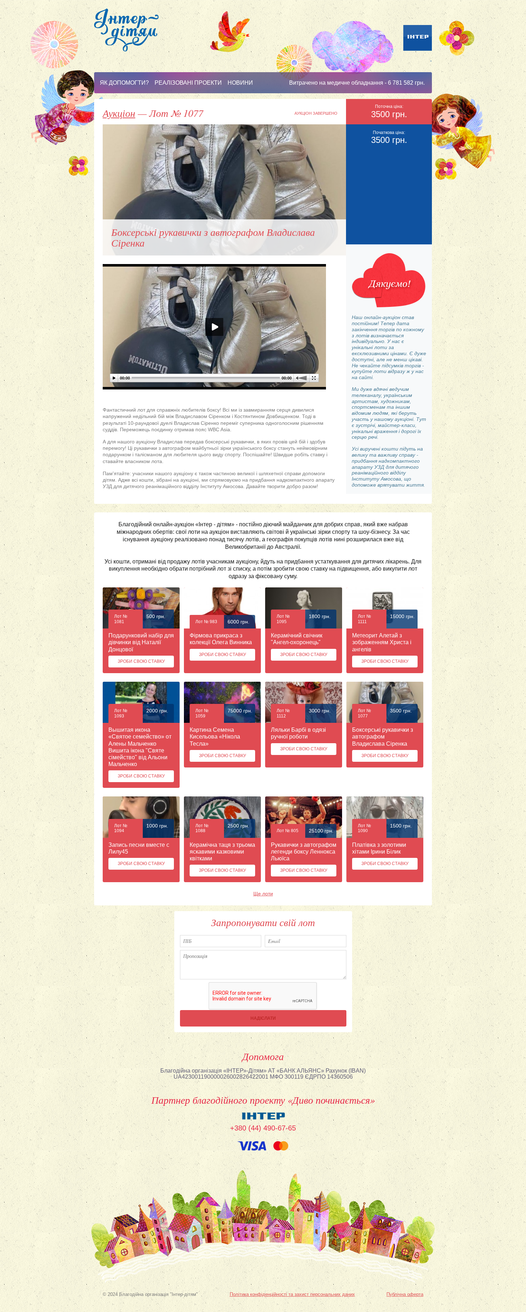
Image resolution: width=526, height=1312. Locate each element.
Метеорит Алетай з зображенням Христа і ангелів (381, 642)
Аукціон (119, 113)
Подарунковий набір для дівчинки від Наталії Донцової (141, 642)
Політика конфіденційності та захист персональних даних (292, 1294)
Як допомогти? (124, 83)
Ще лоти (263, 893)
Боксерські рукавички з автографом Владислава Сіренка (382, 736)
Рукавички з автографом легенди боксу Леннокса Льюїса (303, 851)
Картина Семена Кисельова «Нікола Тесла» (215, 736)
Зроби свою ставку (141, 661)
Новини (240, 83)
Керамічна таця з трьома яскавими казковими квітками (222, 851)
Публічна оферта (404, 1294)
